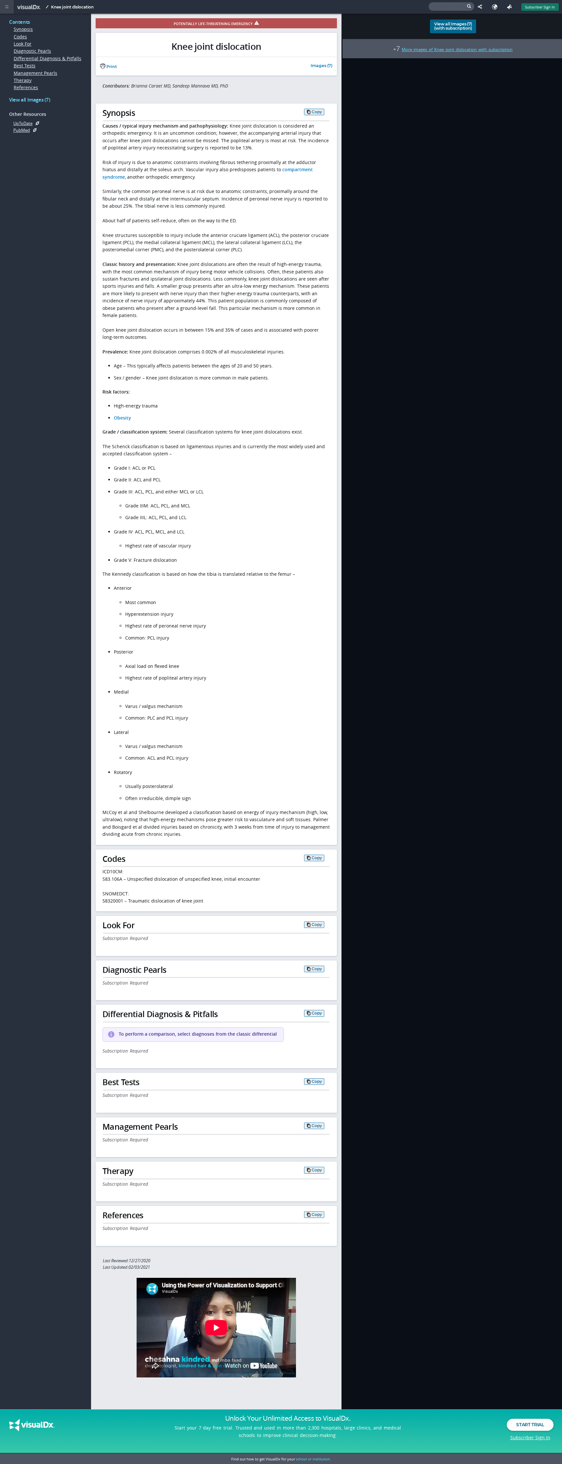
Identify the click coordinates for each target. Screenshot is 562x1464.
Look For (23, 44)
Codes (20, 37)
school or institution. (313, 1459)
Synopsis (23, 29)
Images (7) (321, 66)
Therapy (23, 80)
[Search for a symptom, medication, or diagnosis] (451, 6)
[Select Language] (496, 7)
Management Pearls (35, 73)
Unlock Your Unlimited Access (288, 1418)
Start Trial (530, 1425)
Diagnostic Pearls (32, 51)
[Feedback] (510, 7)
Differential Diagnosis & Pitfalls (47, 58)
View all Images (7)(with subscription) (453, 26)
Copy (317, 111)
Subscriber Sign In (540, 7)
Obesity (122, 418)
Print (111, 66)
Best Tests (24, 65)
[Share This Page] (481, 7)
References (26, 87)
